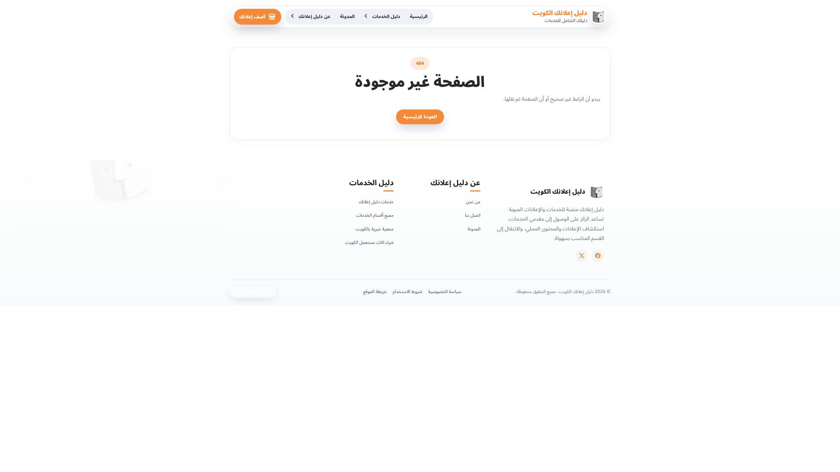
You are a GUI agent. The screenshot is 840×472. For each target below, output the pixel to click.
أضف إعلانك (252, 17)
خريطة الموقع (375, 292)
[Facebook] (597, 255)
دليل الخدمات (386, 16)
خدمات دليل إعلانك (376, 201)
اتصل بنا (472, 215)
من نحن (473, 201)
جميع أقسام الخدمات (375, 215)
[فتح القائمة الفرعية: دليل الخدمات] (366, 16)
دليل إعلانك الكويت (559, 13)
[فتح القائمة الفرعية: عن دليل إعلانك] (293, 16)
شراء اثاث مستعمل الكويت (369, 242)
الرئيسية (419, 16)
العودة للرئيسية (420, 117)
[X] (581, 255)
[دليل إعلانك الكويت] (596, 192)
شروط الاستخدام (407, 292)
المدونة (347, 16)
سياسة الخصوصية (444, 292)
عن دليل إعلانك (314, 16)
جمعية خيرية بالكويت (375, 229)
